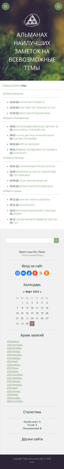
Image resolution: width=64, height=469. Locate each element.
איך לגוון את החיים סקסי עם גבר (33, 180)
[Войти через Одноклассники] (46, 273)
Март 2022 (32, 291)
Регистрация (28, 255)
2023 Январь (13, 381)
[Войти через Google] (40, 273)
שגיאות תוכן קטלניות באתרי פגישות (34, 113)
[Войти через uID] (17, 273)
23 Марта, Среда (12, 190)
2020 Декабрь (14, 354)
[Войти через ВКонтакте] (23, 273)
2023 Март (12, 387)
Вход (40, 255)
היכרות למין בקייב (27, 204)
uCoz (32, 462)
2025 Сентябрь (15, 401)
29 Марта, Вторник (13, 93)
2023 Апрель (13, 391)
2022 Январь (13, 358)
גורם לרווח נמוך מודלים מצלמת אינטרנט (37, 166)
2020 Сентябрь (15, 344)
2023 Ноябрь (13, 397)
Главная (7, 85)
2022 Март (12, 361)
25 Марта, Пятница (13, 157)
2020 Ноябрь (13, 351)
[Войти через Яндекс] (35, 273)
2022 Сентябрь (15, 374)
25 (37, 318)
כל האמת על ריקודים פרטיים (32, 102)
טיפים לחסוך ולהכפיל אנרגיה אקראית (36, 186)
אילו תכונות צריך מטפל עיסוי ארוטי (34, 199)
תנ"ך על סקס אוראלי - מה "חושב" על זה (37, 107)
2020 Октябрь (14, 348)
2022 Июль (12, 371)
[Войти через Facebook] (29, 273)
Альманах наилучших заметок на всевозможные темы (32, 51)
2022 (16, 85)
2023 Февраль (14, 384)
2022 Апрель (13, 364)
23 (27, 318)
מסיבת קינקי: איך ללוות (29, 144)
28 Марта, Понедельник (16, 117)
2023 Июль (12, 394)
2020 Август (13, 341)
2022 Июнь (12, 367)
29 (22, 323)
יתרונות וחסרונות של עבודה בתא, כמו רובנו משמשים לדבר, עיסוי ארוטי (33, 137)
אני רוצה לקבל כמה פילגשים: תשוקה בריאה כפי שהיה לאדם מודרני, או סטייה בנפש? (35, 128)
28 (17, 323)
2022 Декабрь (14, 377)
